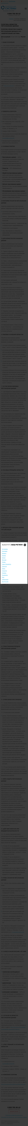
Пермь (4, 562)
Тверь (3, 568)
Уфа (3, 577)
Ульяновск (5, 575)
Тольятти (4, 571)
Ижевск (4, 553)
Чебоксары (5, 579)
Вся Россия (5, 581)
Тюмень (4, 573)
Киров (3, 557)
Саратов (4, 566)
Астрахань (5, 549)
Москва (4, 560)
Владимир (4, 551)
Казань (4, 555)
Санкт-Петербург (6, 564)
